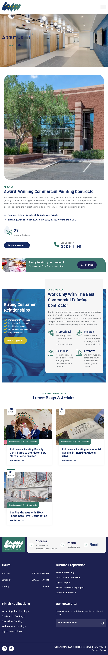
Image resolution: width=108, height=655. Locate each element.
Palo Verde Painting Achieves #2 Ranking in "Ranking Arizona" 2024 (82, 456)
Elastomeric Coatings (13, 623)
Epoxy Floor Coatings (13, 628)
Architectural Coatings (14, 633)
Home (11, 45)
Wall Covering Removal (68, 584)
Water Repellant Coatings (15, 618)
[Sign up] (103, 630)
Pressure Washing (65, 579)
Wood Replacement (66, 599)
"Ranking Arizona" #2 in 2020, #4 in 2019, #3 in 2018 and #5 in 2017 (40, 224)
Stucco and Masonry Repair (70, 594)
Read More (13, 466)
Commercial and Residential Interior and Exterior (31, 219)
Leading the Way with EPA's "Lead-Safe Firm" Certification (26, 521)
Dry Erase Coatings (12, 638)
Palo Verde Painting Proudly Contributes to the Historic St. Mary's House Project (26, 458)
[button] (103, 7)
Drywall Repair (63, 589)
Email (94, 552)
